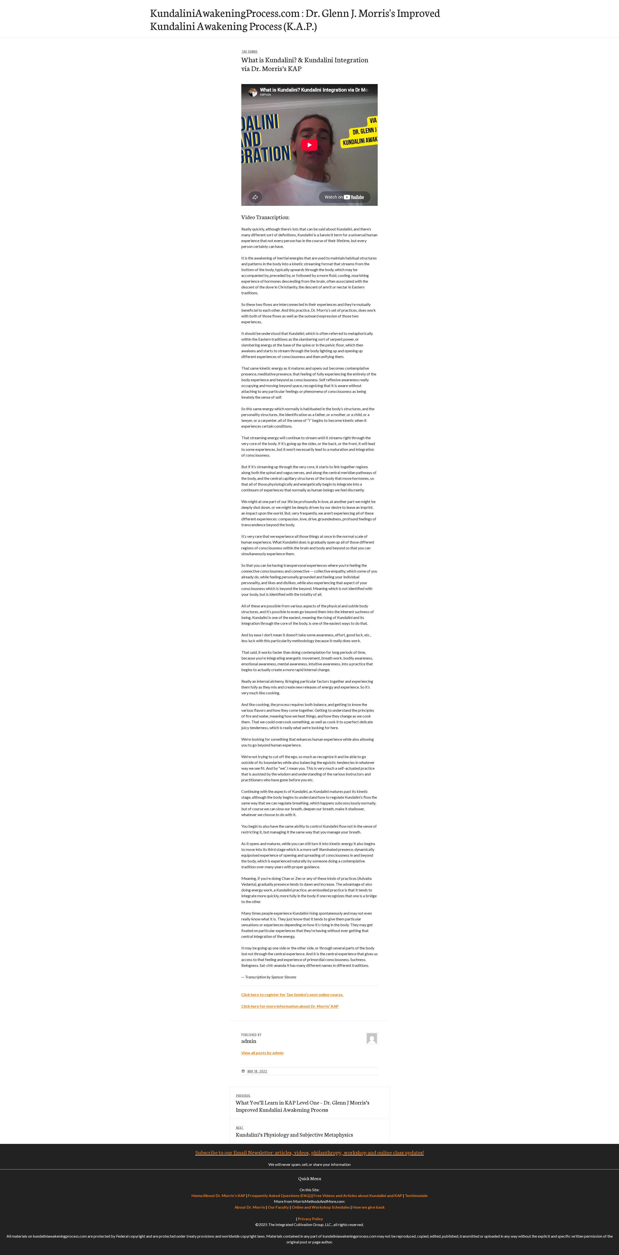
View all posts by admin (262, 1052)
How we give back (369, 1207)
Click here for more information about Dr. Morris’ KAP (290, 1006)
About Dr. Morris (250, 1207)
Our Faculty (278, 1207)
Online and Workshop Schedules (321, 1207)
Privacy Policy (310, 1218)
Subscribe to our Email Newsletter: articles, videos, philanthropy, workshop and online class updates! (309, 1152)
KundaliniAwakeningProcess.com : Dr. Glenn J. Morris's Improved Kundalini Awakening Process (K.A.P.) (295, 19)
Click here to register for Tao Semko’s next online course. (292, 994)
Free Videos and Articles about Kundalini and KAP (357, 1195)
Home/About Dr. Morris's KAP (218, 1195)
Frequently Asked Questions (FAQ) (279, 1195)
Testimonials (416, 1195)
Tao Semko (250, 51)
